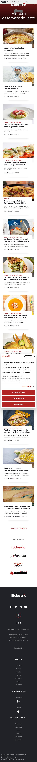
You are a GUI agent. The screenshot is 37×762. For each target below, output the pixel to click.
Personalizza (17, 398)
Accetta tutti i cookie (18, 392)
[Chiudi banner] (34, 356)
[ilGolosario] (18, 4)
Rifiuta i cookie (18, 404)
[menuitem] (18, 648)
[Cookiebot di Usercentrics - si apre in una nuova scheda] (24, 356)
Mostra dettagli (27, 386)
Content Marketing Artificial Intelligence (12, 759)
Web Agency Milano (12, 758)
